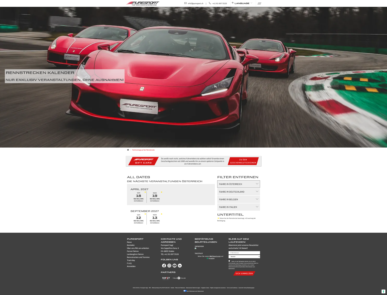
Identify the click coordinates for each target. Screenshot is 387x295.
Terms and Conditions (232, 288)
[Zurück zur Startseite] (128, 150)
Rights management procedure (218, 288)
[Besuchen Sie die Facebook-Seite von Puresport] (164, 266)
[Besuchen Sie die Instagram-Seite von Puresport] (169, 266)
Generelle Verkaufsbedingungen (246, 288)
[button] (259, 3)
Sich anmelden (244, 273)
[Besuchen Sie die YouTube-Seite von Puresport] (175, 266)
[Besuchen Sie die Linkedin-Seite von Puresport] (180, 266)
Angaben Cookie (205, 288)
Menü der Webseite (180, 288)
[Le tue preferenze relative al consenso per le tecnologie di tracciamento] (383, 291)
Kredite (173, 288)
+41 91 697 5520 (171, 254)
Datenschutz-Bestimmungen (193, 288)
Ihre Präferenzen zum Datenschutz (195, 291)
